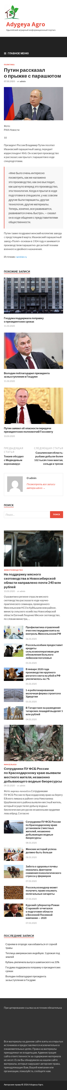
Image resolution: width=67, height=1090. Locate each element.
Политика (9, 65)
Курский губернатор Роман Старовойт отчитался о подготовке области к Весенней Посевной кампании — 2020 (42, 911)
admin (23, 81)
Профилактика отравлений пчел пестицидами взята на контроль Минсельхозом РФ (43, 630)
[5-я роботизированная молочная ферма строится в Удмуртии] (13, 700)
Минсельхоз (10, 764)
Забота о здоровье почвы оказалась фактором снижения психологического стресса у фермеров (43, 871)
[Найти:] (33, 514)
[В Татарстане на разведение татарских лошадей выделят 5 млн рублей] (13, 718)
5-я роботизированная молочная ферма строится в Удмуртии (43, 693)
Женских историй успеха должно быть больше (41, 851)
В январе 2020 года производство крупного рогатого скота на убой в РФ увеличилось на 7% (43, 674)
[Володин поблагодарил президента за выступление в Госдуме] (33, 369)
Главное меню (18, 53)
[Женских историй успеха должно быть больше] (13, 859)
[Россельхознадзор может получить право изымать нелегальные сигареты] (13, 898)
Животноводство (13, 570)
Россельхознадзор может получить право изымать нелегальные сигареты (42, 890)
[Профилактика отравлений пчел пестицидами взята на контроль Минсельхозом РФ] (13, 638)
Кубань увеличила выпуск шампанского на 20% (32, 962)
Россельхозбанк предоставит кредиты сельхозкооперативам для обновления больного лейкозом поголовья (44, 651)
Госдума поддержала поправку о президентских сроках (24, 319)
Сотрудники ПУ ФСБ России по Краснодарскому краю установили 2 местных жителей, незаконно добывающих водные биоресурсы (43, 829)
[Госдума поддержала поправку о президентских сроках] (33, 314)
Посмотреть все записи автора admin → (41, 486)
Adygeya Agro (25, 24)
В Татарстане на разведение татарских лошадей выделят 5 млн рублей (44, 711)
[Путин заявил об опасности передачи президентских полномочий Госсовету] (33, 424)
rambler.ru (21, 256)
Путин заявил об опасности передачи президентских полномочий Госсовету (28, 430)
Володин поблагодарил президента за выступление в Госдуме (27, 375)
